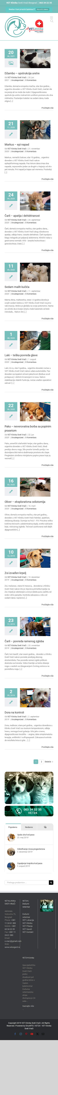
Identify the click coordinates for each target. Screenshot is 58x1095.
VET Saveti (27, 929)
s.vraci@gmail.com (13, 941)
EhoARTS (29, 1026)
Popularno (12, 827)
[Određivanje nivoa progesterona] (11, 849)
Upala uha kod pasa (25, 835)
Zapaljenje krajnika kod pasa (29, 863)
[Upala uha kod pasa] (11, 835)
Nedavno (29, 827)
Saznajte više (28, 1006)
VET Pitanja (27, 926)
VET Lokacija (28, 920)
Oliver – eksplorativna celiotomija (25, 501)
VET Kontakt (27, 932)
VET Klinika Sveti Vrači (16, 77)
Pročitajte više (47, 108)
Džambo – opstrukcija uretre (22, 73)
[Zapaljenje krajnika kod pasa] (11, 863)
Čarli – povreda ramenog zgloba (24, 641)
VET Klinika (27, 923)
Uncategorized (17, 80)
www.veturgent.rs (12, 947)
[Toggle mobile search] (51, 20)
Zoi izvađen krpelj (15, 573)
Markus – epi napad (17, 144)
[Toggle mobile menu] (51, 17)
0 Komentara (30, 80)
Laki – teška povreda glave (21, 355)
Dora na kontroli (14, 712)
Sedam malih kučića (17, 287)
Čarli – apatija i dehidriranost (22, 215)
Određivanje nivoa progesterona (31, 849)
